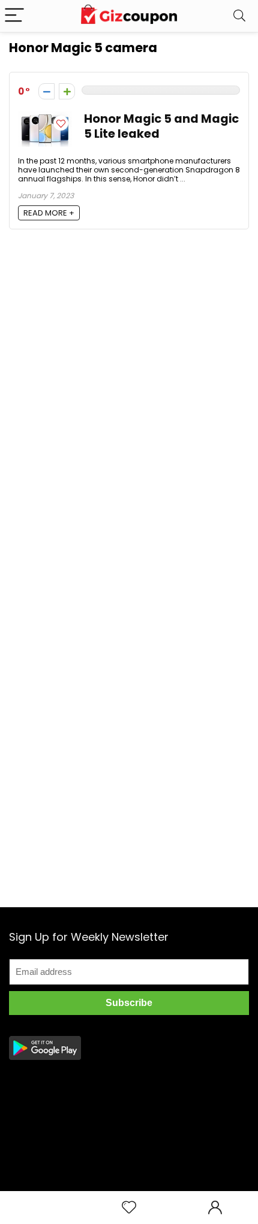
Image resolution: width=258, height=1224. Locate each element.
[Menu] (14, 16)
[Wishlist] (129, 1207)
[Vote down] (46, 91)
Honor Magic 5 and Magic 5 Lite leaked (161, 126)
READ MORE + (48, 213)
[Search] (239, 16)
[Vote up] (67, 91)
